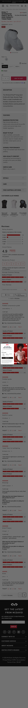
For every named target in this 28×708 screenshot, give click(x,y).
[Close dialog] (26, 344)
